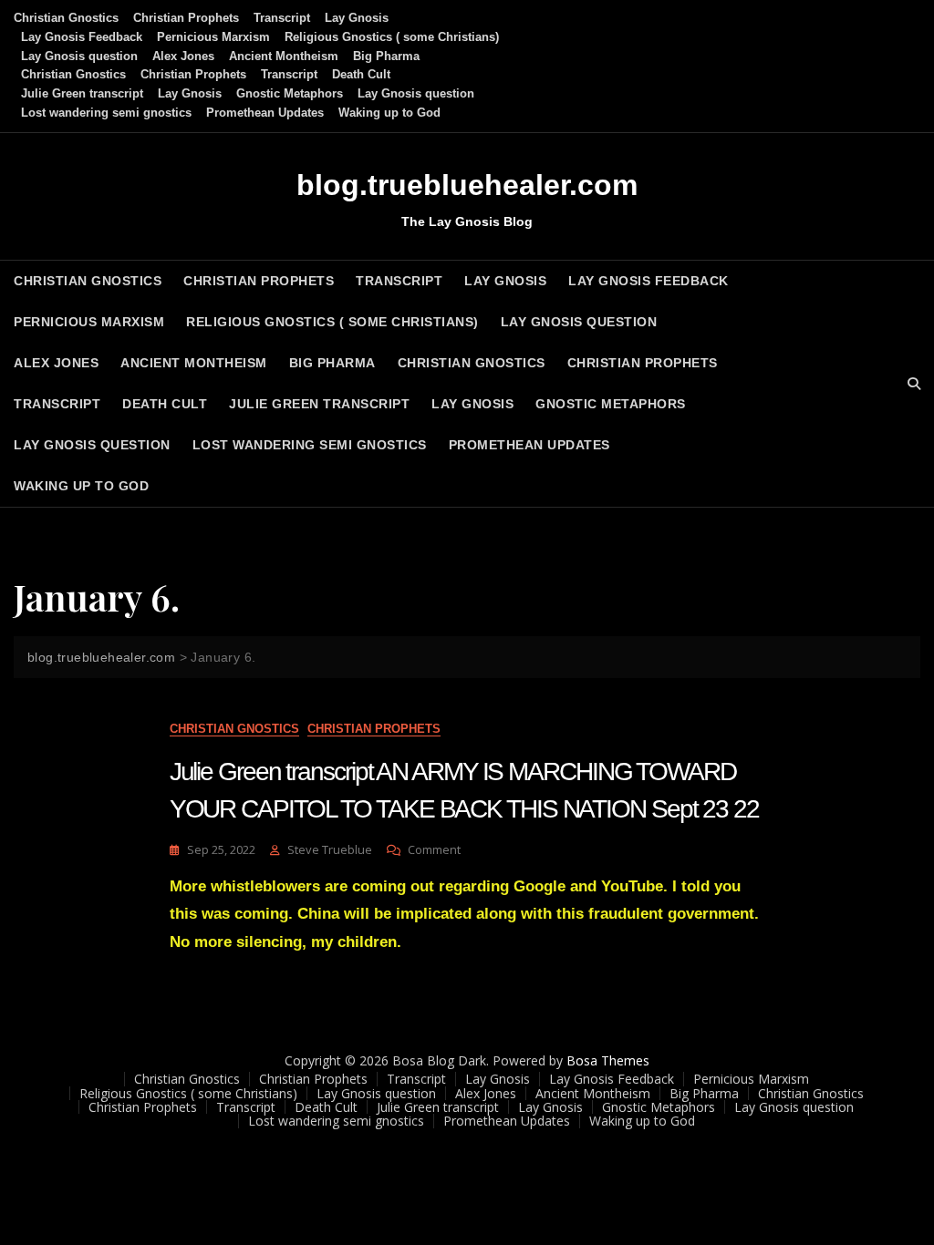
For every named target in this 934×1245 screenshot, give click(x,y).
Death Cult (361, 74)
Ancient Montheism (283, 56)
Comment (434, 849)
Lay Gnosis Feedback (81, 37)
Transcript (282, 18)
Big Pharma (386, 56)
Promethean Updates (265, 112)
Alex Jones (183, 56)
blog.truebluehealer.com (467, 185)
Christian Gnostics (66, 18)
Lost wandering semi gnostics (106, 112)
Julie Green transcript (82, 93)
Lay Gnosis (357, 18)
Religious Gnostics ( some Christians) (392, 37)
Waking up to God (389, 112)
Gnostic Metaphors (289, 93)
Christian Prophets (186, 18)
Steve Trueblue (329, 849)
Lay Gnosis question (79, 56)
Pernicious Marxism (213, 37)
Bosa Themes (607, 1060)
